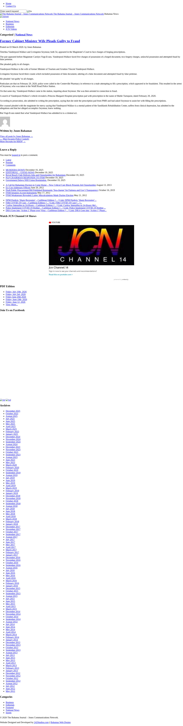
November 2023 (13, 449)
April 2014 (11, 632)
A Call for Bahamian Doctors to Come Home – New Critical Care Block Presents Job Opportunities (51, 185)
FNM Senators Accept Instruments (21, 193)
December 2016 (13, 557)
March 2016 (11, 580)
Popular (9, 162)
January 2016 (12, 586)
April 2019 (11, 485)
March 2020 (11, 465)
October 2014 (12, 616)
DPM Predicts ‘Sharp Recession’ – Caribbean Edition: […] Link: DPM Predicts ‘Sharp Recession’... (51, 200)
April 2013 (11, 663)
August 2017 (11, 537)
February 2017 (12, 552)
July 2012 (10, 686)
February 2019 (12, 490)
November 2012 (13, 676)
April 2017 (11, 547)
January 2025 (12, 434)
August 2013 (11, 652)
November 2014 (13, 614)
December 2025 (13, 411)
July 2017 (10, 539)
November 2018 (13, 498)
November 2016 (13, 560)
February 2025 (12, 431)
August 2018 (11, 506)
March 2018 (11, 519)
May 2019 (10, 483)
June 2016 (10, 573)
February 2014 (12, 637)
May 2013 (10, 660)
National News (12, 21)
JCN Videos (11, 29)
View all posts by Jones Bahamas (16, 136)
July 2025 (10, 418)
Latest (8, 160)
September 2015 (13, 593)
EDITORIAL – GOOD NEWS (20, 172)
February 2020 (12, 467)
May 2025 (10, 424)
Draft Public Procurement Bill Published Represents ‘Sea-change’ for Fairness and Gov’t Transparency (52, 190)
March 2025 (11, 429)
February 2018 (12, 521)
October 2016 (12, 562)
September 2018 (13, 503)
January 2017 (12, 555)
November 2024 (13, 439)
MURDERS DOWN (15, 170)
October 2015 (12, 591)
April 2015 (11, 606)
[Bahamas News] (26, 14)
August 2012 (11, 683)
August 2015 (11, 596)
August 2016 (11, 568)
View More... (12, 304)
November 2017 (13, 529)
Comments (10, 165)
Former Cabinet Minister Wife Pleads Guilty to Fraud (40, 41)
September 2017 (13, 534)
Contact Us (11, 6)
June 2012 (10, 688)
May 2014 (10, 629)
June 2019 (10, 480)
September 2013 (13, 650)
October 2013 (12, 647)
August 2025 (11, 416)
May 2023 (10, 462)
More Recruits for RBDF (13, 141)
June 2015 (10, 601)
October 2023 (12, 452)
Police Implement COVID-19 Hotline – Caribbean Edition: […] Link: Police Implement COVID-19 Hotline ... (56, 208)
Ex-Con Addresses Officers (18, 187)
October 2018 (12, 501)
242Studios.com (41, 722)
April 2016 (11, 578)
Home (8, 3)
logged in (16, 155)
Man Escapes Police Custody (14, 139)
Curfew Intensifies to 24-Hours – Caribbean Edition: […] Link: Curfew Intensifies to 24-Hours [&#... (51, 205)
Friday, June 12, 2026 (15, 302)
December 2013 (13, 642)
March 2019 (11, 488)
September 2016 (13, 565)
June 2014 (10, 627)
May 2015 (10, 604)
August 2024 (11, 444)
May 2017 (10, 544)
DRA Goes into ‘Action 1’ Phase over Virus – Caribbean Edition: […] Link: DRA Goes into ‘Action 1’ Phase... (56, 210)
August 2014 (11, 622)
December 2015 (13, 588)
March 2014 (11, 634)
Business (10, 24)
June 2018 (10, 511)
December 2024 (13, 436)
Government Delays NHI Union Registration (26, 180)
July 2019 (10, 478)
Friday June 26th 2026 (16, 297)
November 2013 (13, 645)
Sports (8, 712)
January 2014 (12, 640)
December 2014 (13, 611)
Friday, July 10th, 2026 (16, 292)
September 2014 (13, 619)
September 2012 (13, 681)
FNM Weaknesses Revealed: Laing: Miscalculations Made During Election (39, 195)
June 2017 (10, 542)
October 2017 (12, 532)
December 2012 (13, 673)
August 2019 (11, 475)
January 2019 (12, 493)
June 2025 (10, 421)
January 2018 (12, 524)
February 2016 (12, 583)
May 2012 (10, 691)
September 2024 (13, 442)
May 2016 (10, 575)
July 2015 (10, 598)
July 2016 (10, 570)
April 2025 (11, 426)
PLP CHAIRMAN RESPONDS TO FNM (25, 177)
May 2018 (10, 514)
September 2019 (13, 472)
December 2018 (13, 496)
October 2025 (12, 413)
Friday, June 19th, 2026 (16, 299)
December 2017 (13, 526)
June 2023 (10, 460)
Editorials (10, 26)
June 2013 (10, 658)
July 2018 (10, 508)
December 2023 (13, 447)
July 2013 (10, 655)
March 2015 (11, 609)
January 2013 (12, 670)
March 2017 (11, 550)
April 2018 (11, 516)
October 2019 (12, 470)
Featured (10, 707)
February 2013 (12, 668)
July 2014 (10, 624)
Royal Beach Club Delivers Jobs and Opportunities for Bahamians (36, 175)
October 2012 (12, 678)
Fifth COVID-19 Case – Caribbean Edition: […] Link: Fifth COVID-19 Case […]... (44, 203)
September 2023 (13, 454)
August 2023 (11, 457)
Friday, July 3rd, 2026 (16, 294)
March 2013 (11, 665)
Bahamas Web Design (61, 722)
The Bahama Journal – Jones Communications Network (78, 14)
